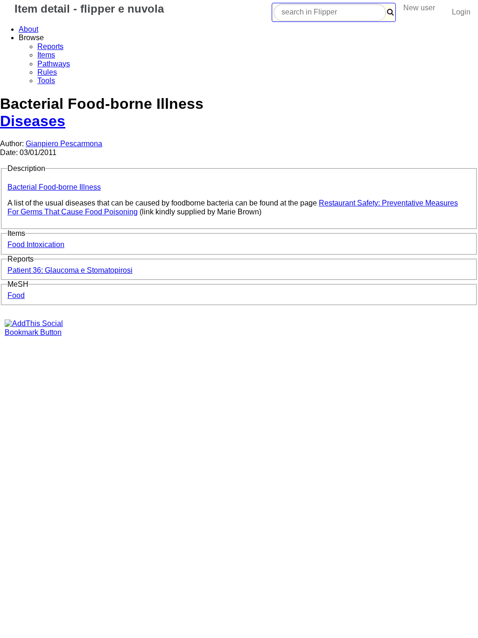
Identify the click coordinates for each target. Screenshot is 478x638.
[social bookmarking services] (40, 332)
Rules (47, 72)
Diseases (32, 121)
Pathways (53, 64)
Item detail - (87, 8)
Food (16, 295)
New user (419, 8)
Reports (50, 46)
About (28, 29)
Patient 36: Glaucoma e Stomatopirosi (70, 270)
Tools (46, 81)
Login (461, 12)
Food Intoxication (35, 244)
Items (46, 55)
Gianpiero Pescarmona (64, 144)
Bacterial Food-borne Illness (54, 187)
